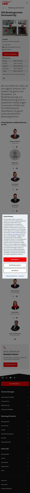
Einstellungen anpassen (15, 265)
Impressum (21, 276)
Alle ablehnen (15, 270)
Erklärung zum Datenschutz (14, 234)
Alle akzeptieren (15, 259)
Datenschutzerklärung (11, 276)
